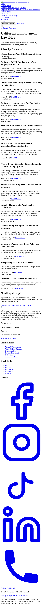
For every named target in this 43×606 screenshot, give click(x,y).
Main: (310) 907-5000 (8, 338)
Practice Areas (6, 6)
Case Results (5, 17)
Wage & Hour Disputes (13, 349)
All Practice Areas (11, 357)
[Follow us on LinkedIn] (21, 545)
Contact (3, 21)
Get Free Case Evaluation (24, 305)
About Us (4, 14)
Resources (4, 19)
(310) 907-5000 (20, 23)
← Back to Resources (8, 28)
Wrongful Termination (8, 8)
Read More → (16, 76)
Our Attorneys (13, 15)
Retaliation (34, 10)
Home (3, 4)
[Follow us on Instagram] (21, 462)
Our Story (4, 15)
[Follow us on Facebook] (21, 421)
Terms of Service (17, 595)
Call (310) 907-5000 (8, 305)
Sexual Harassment (24, 10)
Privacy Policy (6, 595)
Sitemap (25, 595)
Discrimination (12, 10)
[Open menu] (2, 26)
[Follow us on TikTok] (21, 504)
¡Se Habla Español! (8, 23)
